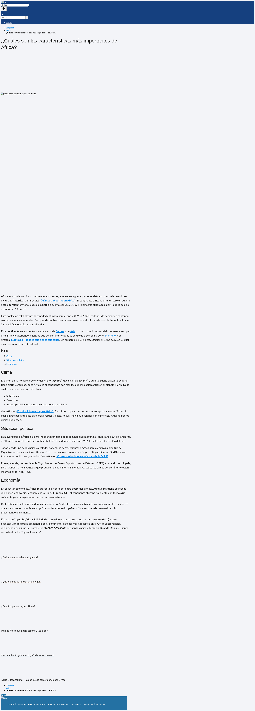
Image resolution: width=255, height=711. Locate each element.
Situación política (15, 360)
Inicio (9, 23)
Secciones (100, 704)
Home (11, 704)
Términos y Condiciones (82, 704)
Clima (9, 356)
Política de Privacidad (58, 704)
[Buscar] (4, 9)
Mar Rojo (110, 335)
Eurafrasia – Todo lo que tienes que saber (35, 340)
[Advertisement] (66, 72)
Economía (11, 364)
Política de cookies (37, 704)
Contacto (21, 704)
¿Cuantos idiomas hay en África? (35, 411)
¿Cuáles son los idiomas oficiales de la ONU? (82, 456)
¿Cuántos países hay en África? (57, 300)
